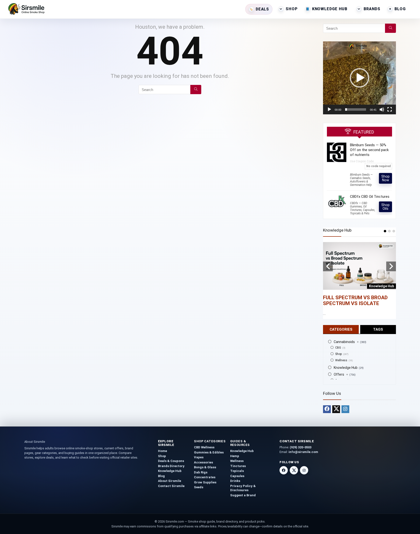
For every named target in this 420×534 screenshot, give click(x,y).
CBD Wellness (204, 447)
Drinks (235, 481)
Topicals (237, 471)
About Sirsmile (169, 481)
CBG (338, 347)
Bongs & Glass (205, 467)
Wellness (341, 360)
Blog (400, 9)
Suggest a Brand (243, 495)
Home (162, 451)
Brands (372, 9)
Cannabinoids (346, 342)
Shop (292, 9)
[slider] (355, 109)
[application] (359, 77)
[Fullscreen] (389, 109)
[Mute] (381, 109)
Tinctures (238, 466)
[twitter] (336, 409)
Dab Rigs (200, 472)
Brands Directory (171, 466)
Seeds (198, 487)
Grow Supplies (205, 482)
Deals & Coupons (171, 461)
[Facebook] (327, 409)
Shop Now (385, 178)
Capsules (237, 476)
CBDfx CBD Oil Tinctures (369, 196)
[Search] (195, 89)
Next (391, 266)
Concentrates (204, 477)
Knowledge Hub (329, 9)
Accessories (203, 462)
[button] (359, 78)
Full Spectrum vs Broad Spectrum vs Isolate (355, 300)
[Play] (329, 109)
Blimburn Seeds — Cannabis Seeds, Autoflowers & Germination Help (361, 180)
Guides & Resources (240, 443)
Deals (262, 9)
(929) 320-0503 (300, 447)
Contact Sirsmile (171, 486)
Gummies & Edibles (209, 452)
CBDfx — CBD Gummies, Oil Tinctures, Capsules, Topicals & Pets (362, 208)
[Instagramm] (345, 409)
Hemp (234, 456)
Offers (341, 374)
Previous (328, 266)
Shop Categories (210, 441)
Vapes (198, 457)
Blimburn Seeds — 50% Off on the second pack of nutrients (369, 150)
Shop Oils (385, 206)
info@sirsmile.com (303, 452)
